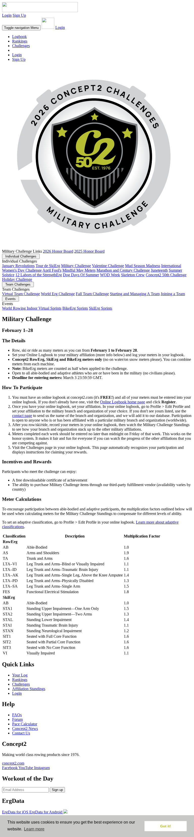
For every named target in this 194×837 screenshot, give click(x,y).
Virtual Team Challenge (21, 294)
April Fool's (51, 270)
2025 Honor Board (89, 251)
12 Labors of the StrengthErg (38, 275)
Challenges (21, 46)
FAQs (17, 715)
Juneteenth (159, 270)
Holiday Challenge (17, 279)
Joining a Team (173, 294)
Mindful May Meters (78, 270)
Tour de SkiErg (48, 266)
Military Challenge (76, 266)
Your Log (20, 675)
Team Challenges (18, 284)
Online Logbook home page (122, 402)
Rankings (19, 41)
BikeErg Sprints (75, 308)
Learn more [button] (34, 829)
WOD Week (110, 275)
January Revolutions (18, 266)
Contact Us (21, 733)
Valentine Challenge (108, 266)
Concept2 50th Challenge (166, 275)
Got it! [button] (165, 826)
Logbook (19, 36)
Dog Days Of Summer (81, 275)
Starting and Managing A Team (135, 294)
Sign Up (19, 15)
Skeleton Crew (133, 275)
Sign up (57, 790)
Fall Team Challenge (92, 294)
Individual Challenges (20, 256)
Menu (21, 28)
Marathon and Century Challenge (123, 270)
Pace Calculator (24, 724)
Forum (17, 719)
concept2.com (13, 763)
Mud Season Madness (142, 266)
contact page (22, 415)
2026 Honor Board (58, 251)
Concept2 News (25, 728)
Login (7, 15)
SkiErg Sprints (100, 308)
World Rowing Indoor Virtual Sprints (31, 308)
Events (10, 299)
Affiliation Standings (28, 689)
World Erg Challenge (58, 294)
